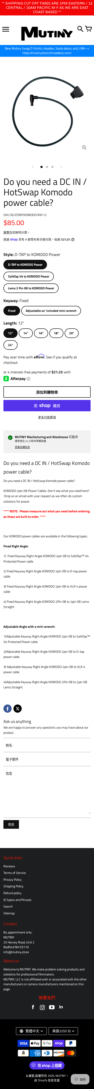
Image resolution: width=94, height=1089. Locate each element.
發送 (11, 824)
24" (10, 344)
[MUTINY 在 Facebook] (33, 1008)
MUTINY (60, 1076)
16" (41, 333)
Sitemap (9, 913)
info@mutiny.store (16, 952)
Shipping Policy (13, 886)
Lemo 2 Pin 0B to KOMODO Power (31, 288)
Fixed (12, 310)
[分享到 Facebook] (7, 709)
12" (10, 333)
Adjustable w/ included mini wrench (51, 310)
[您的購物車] (88, 29)
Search (8, 906)
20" (71, 333)
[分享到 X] (17, 709)
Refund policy (12, 893)
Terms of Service (14, 872)
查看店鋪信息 (22, 447)
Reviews (9, 866)
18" (56, 333)
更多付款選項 (47, 417)
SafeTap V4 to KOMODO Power (28, 276)
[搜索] (80, 29)
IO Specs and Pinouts (17, 899)
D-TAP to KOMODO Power (25, 264)
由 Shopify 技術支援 (47, 1080)
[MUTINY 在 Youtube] (51, 1008)
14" (25, 333)
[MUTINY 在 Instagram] (42, 1008)
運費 (6, 232)
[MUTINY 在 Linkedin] (61, 1008)
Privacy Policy (12, 879)
